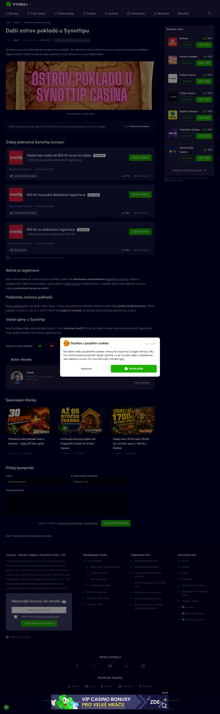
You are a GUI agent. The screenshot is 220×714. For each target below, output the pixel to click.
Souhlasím (136, 368)
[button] (150, 343)
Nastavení (86, 368)
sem (121, 358)
